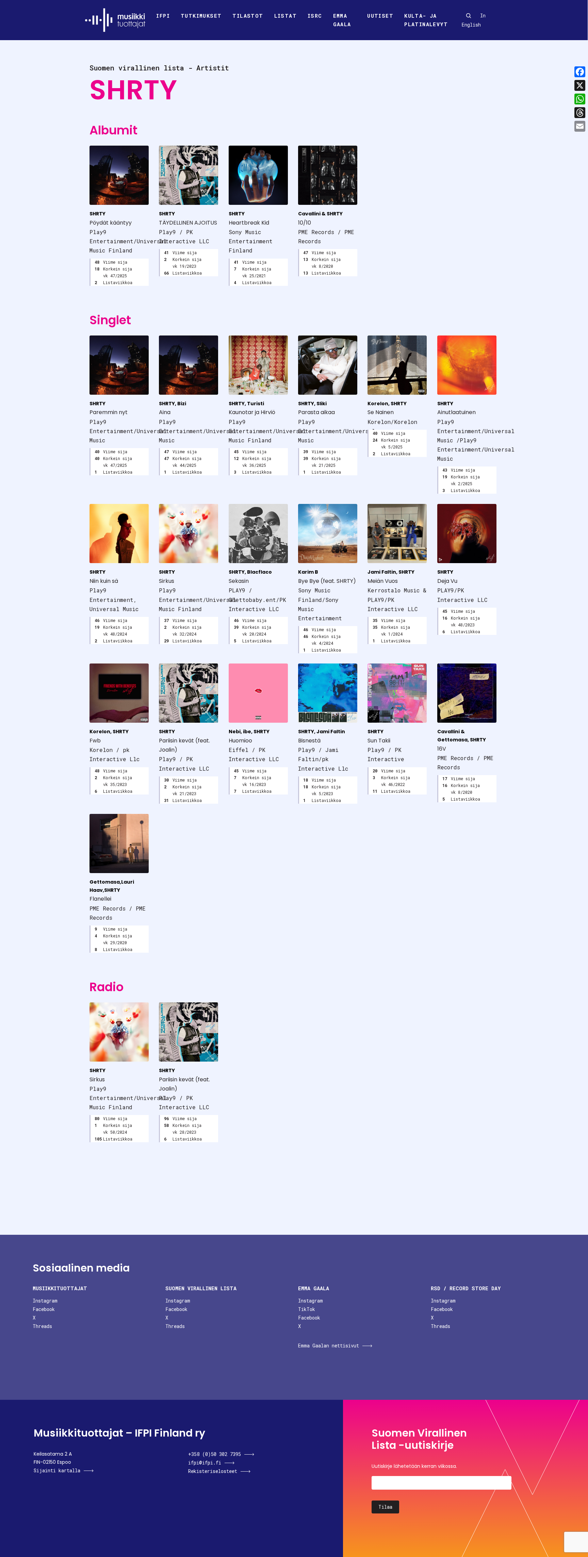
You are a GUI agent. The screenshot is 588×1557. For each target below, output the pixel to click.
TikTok (306, 1309)
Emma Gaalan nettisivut (328, 1345)
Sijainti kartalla (57, 1470)
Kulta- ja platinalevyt (426, 20)
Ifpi (163, 15)
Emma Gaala (342, 20)
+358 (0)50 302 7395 (214, 1454)
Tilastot (247, 15)
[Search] (468, 15)
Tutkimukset (201, 15)
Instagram (45, 1300)
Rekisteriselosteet (212, 1471)
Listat (285, 15)
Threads (42, 1326)
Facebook (44, 1309)
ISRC (315, 15)
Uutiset (380, 15)
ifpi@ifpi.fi (204, 1462)
